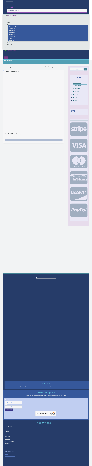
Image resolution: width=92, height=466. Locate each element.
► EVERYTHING (12, 26)
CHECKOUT (9, 3)
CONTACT (10, 44)
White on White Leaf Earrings (13, 134)
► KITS (10, 38)
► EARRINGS (11, 32)
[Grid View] (61, 67)
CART (6, 429)
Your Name (8, 399)
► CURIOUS (11, 40)
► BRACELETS (11, 30)
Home (6, 454)
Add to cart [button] (33, 140)
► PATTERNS (11, 36)
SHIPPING (7, 436)
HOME (8, 22)
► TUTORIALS (11, 34)
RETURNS (7, 439)
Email (6, 404)
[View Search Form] (5, 48)
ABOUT (9, 42)
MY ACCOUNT (9, 1)
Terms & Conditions (10, 456)
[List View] (63, 67)
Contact (7, 459)
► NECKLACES (11, 28)
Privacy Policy (9, 457)
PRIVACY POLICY (9, 441)
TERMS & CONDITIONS (11, 434)
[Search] (85, 69)
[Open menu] (6, 57)
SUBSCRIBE (9, 409)
